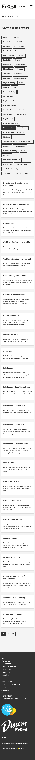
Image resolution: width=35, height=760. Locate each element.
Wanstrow (18, 51)
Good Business (8, 96)
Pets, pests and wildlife (11, 160)
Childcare (6, 137)
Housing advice (22, 114)
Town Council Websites (8, 748)
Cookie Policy (6, 672)
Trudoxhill (7, 60)
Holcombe (6, 78)
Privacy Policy (6, 669)
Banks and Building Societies (13, 132)
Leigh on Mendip (9, 83)
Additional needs (9, 110)
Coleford (21, 55)
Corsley (17, 60)
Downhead (7, 51)
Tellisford (20, 42)
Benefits (22, 110)
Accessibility (6, 664)
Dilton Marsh (8, 69)
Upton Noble (19, 46)
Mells (21, 83)
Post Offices (7, 164)
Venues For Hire (22, 173)
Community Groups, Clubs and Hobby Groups (18, 142)
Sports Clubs (7, 173)
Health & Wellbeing (10, 151)
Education (6, 146)
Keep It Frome (8, 42)
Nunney (6, 87)
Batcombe (6, 46)
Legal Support (8, 119)
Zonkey (21, 748)
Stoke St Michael (20, 78)
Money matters (8, 128)
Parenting (6, 155)
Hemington (18, 74)
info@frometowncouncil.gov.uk (13, 699)
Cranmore (6, 74)
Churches (16, 37)
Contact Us (5, 661)
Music (23, 151)
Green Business (19, 146)
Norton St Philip (9, 92)
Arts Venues (22, 128)
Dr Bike (5, 37)
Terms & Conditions (9, 667)
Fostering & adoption (10, 123)
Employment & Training (11, 101)
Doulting (20, 69)
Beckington (7, 65)
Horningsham (20, 65)
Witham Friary (8, 55)
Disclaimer (5, 675)
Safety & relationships (11, 169)
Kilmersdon (23, 92)
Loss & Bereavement (10, 105)
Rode (15, 87)
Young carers (8, 114)
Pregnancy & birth (22, 164)
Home (3, 658)
